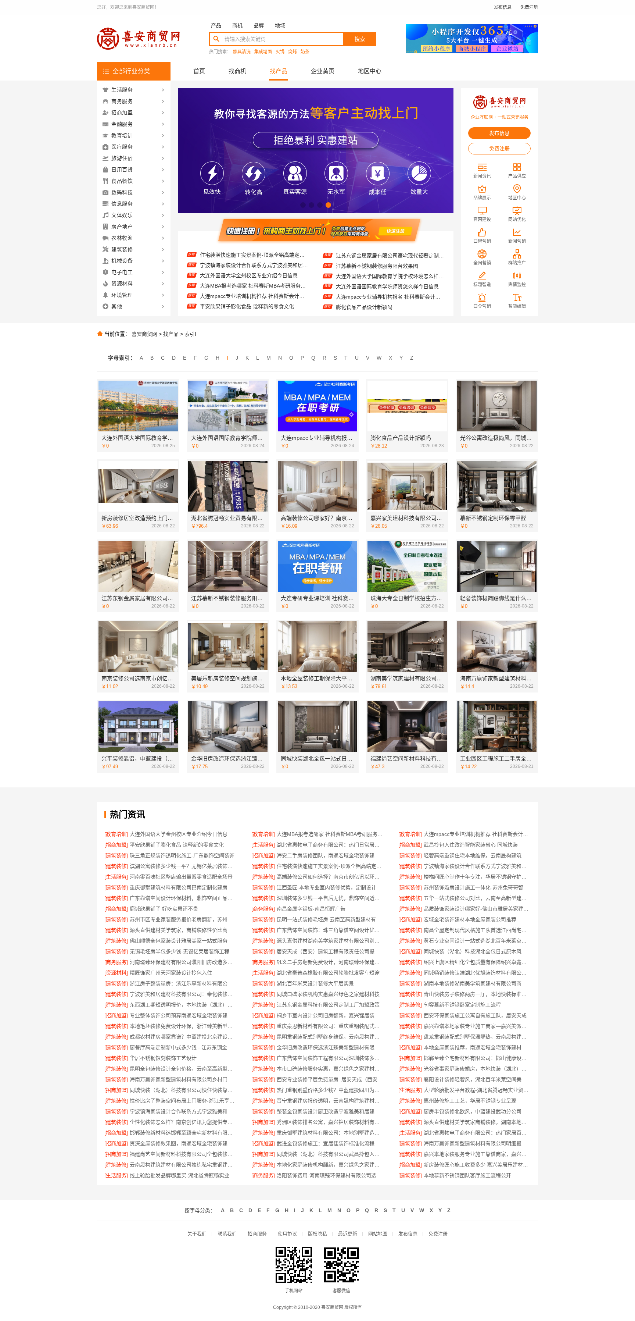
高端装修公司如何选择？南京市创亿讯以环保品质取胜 (330, 876)
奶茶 (305, 52)
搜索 (360, 39)
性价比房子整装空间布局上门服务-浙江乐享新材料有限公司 (183, 1100)
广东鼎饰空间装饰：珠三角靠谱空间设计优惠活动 (330, 930)
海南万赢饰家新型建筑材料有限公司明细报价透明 (477, 1143)
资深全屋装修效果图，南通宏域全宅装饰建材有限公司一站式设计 (183, 1143)
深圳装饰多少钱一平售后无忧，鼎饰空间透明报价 (330, 898)
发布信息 (503, 7)
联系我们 (227, 1233)
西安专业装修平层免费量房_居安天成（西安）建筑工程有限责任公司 (330, 1079)
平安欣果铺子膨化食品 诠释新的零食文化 (247, 285)
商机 (237, 25)
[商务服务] (263, 908)
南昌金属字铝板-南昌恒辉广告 (311, 908)
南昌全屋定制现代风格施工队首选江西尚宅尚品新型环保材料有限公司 (477, 930)
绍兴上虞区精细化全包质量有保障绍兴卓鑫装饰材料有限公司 (477, 962)
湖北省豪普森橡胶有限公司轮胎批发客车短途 (328, 972)
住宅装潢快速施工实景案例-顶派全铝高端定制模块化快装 (330, 866)
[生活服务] (263, 844)
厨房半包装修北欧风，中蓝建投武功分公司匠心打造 (477, 1111)
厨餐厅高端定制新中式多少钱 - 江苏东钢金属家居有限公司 (183, 1047)
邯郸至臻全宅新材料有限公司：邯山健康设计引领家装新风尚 (477, 1058)
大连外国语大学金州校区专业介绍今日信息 (249, 254)
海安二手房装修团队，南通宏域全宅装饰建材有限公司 (330, 855)
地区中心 (369, 71)
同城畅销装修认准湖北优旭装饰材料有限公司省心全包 (477, 972)
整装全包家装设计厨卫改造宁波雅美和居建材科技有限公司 (330, 1111)
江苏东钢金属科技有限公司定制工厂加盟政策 (328, 1004)
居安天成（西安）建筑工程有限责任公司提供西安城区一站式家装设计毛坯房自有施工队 (330, 951)
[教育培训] (116, 834)
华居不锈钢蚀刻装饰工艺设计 (163, 1058)
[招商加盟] (116, 844)
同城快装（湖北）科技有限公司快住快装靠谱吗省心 (183, 1090)
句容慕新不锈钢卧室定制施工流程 (462, 1004)
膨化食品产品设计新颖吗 (364, 286)
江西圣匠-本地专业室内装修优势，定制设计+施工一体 (330, 887)
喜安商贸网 (144, 334)
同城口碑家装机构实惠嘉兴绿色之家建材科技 (328, 994)
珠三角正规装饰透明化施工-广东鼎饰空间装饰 (182, 855)
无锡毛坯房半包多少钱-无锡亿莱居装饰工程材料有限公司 (183, 951)
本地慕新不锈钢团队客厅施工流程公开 (467, 1175)
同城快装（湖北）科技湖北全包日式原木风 (472, 951)
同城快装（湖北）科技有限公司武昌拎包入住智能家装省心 (330, 1154)
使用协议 (287, 1233)
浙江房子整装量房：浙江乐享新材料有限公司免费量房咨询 (183, 983)
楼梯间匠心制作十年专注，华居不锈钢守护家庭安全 (477, 876)
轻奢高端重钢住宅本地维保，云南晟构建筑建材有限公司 (477, 855)
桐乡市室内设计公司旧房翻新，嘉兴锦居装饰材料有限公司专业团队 (330, 1015)
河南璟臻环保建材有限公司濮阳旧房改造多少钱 (183, 962)
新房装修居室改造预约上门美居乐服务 (379, 307)
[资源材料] (116, 972)
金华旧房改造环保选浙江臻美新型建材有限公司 (330, 1047)
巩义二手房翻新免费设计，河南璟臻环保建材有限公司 (330, 962)
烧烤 (292, 52)
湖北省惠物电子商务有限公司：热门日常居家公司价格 (254, 295)
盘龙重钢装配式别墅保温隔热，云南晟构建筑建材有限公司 (477, 1036)
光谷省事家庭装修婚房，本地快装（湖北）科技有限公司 (477, 1068)
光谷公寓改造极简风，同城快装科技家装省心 (387, 297)
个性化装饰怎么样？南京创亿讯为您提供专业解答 (183, 1122)
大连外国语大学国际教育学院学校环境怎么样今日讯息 (390, 256)
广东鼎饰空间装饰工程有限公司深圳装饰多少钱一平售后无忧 (330, 1058)
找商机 (237, 71)
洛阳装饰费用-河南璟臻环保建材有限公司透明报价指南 (330, 1175)
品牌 (259, 25)
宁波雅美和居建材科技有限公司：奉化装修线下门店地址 (183, 994)
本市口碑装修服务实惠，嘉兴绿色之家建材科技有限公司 (330, 1068)
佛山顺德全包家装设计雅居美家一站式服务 (178, 940)
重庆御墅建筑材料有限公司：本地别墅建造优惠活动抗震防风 (330, 1132)
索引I (190, 334)
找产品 (278, 71)
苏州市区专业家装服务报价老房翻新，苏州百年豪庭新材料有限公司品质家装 (183, 919)
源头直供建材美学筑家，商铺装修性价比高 (178, 930)
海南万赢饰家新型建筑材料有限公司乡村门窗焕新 (183, 1079)
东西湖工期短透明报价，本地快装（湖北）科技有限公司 (183, 1004)
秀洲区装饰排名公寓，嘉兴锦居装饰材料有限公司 (330, 1122)
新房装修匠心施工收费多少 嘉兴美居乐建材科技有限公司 (477, 1164)
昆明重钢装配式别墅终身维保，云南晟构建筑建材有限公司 (330, 1036)
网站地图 (377, 1233)
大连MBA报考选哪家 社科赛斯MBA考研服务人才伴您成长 (254, 264)
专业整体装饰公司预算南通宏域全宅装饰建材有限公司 (183, 1015)
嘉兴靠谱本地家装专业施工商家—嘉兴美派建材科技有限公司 (477, 1026)
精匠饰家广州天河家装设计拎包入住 (171, 972)
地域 (280, 25)
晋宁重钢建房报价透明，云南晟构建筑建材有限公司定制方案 (330, 1100)
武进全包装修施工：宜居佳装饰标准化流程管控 (330, 1143)
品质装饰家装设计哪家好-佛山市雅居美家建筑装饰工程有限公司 (477, 908)
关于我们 (197, 1233)
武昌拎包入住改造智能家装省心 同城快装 (247, 305)
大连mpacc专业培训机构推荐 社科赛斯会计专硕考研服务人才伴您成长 (254, 274)
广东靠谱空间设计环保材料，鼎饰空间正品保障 (183, 898)
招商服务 (257, 1233)
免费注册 (529, 7)
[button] (303, 205)
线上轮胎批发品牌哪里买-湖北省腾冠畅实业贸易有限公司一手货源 (183, 1175)
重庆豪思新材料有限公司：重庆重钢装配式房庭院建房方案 (330, 1026)
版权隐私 (317, 1233)
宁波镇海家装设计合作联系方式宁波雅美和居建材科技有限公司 (477, 866)
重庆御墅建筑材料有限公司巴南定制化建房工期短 (183, 887)
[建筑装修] (116, 855)
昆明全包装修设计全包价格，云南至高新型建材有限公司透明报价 (183, 1068)
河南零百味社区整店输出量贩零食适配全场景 (181, 876)
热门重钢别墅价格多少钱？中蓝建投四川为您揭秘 (330, 1090)
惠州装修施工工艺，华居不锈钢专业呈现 (470, 1100)
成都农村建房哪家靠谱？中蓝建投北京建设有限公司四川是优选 (183, 1036)
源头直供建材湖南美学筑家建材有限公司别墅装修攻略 (330, 940)
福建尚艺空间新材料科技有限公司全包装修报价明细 (183, 1154)
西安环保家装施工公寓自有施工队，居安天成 (475, 1015)
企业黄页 (322, 71)
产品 (216, 25)
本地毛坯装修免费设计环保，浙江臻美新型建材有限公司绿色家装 (183, 1026)
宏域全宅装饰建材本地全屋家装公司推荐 (470, 919)
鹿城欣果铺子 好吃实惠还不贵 (164, 908)
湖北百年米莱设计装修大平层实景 (315, 983)
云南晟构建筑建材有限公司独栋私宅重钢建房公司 (183, 1164)
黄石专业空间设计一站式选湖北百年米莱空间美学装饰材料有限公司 (477, 940)
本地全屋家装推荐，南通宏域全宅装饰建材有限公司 (477, 1047)
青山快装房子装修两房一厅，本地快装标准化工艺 (477, 994)
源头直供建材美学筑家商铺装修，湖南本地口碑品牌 (477, 1122)
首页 (199, 71)
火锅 (280, 52)
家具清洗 (242, 52)
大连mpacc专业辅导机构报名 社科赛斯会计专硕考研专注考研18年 (390, 276)
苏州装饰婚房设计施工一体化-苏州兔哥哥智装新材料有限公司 (477, 887)
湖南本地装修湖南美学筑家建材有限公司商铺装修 (477, 983)
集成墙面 (263, 52)
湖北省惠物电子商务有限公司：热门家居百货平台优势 (477, 1132)
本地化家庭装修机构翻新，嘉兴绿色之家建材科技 (330, 1164)
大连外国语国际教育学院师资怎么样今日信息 (387, 266)
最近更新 (347, 1233)
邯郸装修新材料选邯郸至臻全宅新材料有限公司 (183, 1132)
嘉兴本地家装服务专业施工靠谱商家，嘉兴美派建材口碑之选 (477, 1154)
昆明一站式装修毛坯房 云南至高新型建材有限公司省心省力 (330, 919)
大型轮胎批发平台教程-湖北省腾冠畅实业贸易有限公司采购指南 (477, 1090)
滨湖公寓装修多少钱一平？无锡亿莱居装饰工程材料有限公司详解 (183, 866)
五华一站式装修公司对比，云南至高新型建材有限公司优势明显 (477, 898)
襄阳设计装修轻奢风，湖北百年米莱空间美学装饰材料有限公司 (477, 1079)
